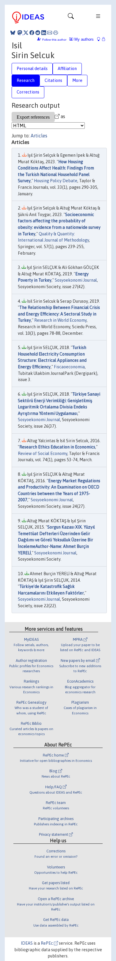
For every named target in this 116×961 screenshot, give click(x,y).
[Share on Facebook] (31, 32)
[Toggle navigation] (70, 17)
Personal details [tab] (32, 68)
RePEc (47, 943)
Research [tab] (26, 80)
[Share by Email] (49, 32)
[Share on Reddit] (37, 32)
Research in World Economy (60, 320)
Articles (39, 135)
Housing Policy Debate (55, 180)
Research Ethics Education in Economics (57, 447)
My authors (83, 39)
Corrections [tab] (28, 92)
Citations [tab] (53, 80)
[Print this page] (55, 32)
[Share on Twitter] (25, 32)
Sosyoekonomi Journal (76, 280)
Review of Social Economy (42, 453)
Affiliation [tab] (67, 68)
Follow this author (54, 39)
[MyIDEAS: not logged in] (100, 39)
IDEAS (27, 943)
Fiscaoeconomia (69, 366)
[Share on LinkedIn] (43, 32)
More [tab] (77, 80)
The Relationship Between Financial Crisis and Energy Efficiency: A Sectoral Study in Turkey (59, 314)
